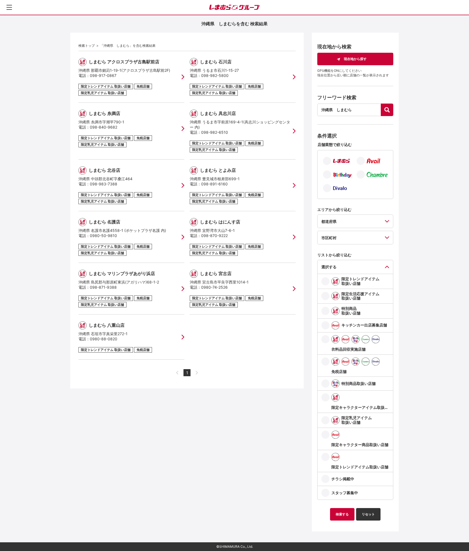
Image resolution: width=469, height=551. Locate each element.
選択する (329, 266)
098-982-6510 (214, 132)
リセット (368, 514)
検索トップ (86, 45)
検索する (342, 514)
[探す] (387, 110)
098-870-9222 (214, 235)
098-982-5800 (215, 75)
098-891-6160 (214, 184)
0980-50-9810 (103, 235)
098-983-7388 (103, 184)
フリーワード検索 (336, 97)
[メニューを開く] (9, 7)
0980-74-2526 (214, 287)
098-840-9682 (103, 127)
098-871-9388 (103, 287)
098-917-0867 (103, 75)
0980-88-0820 (103, 339)
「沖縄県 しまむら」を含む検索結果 (128, 45)
